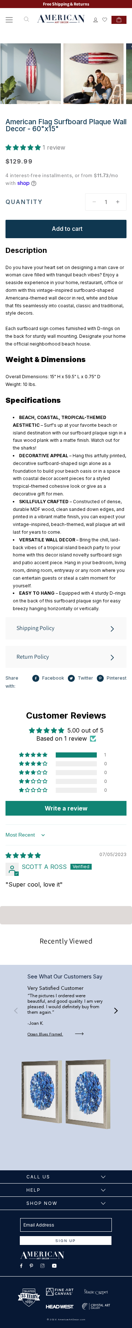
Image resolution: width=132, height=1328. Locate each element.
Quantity (24, 201)
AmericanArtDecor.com (71, 1319)
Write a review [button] (66, 808)
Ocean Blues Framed (45, 1034)
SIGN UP (65, 1241)
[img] (23, 855)
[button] (9, 20)
